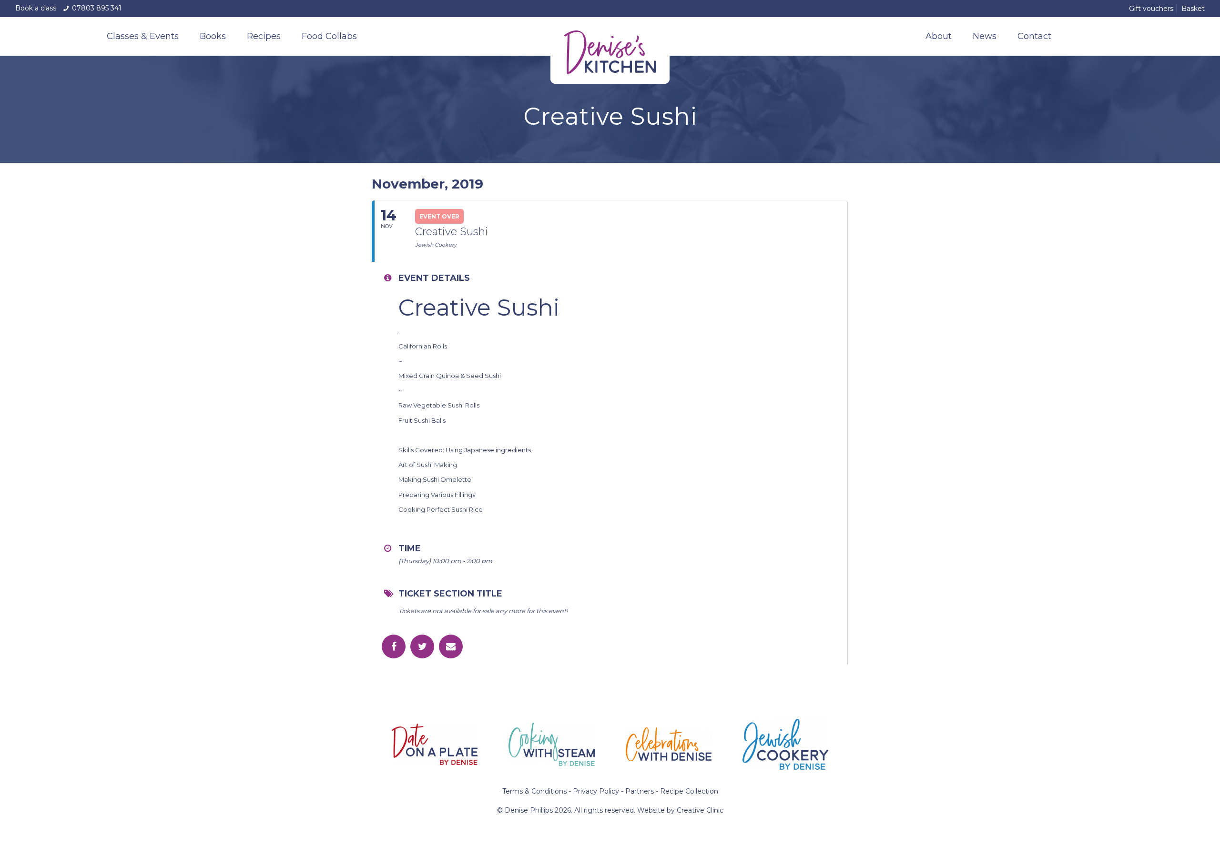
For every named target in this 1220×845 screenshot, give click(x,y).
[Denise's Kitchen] (610, 50)
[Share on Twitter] (422, 646)
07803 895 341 (96, 8)
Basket (1193, 8)
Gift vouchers (1151, 8)
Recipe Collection (689, 791)
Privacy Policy (596, 791)
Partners (639, 791)
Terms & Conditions (534, 791)
